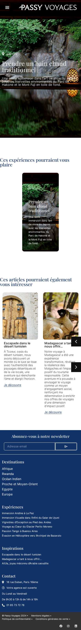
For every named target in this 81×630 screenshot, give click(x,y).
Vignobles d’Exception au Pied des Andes (26, 522)
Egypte (7, 489)
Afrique (7, 469)
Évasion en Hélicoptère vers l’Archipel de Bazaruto (31, 535)
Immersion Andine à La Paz (18, 513)
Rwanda (8, 474)
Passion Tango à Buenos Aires (20, 531)
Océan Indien (11, 479)
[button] (7, 7)
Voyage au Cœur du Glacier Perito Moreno (27, 526)
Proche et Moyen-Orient (20, 484)
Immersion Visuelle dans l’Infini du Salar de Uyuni (30, 517)
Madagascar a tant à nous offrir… (59, 344)
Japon (11, 54)
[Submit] (66, 446)
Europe (7, 494)
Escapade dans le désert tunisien (17, 344)
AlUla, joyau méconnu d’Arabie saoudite (25, 563)
